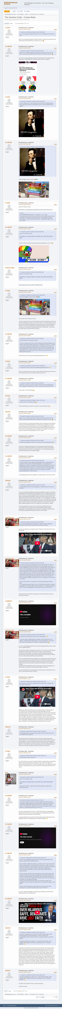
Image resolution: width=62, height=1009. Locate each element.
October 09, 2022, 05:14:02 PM (25, 929)
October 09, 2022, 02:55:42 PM (25, 560)
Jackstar (7, 970)
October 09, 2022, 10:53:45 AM (25, 362)
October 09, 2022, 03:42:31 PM (25, 774)
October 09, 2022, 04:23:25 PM (25, 797)
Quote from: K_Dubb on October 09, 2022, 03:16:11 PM (32, 800)
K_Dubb (7, 27)
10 (25, 23)
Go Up (6, 991)
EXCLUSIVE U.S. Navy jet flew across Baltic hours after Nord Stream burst (36, 209)
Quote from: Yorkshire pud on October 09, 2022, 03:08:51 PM (33, 755)
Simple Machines (13, 1005)
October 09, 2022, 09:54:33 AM (25, 144)
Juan (6, 772)
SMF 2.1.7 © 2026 (6, 1005)
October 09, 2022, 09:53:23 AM (25, 98)
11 (26, 23)
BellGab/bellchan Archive (10, 3)
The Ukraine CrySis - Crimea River (26, 27)
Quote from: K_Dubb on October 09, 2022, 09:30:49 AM (32, 522)
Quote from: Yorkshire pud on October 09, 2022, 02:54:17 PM (33, 681)
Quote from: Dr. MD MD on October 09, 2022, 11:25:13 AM (33, 400)
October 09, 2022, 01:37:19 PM (25, 457)
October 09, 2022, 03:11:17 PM (25, 678)
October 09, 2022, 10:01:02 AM (25, 228)
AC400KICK (8, 601)
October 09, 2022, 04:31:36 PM (25, 825)
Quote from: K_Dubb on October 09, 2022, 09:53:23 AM (32, 147)
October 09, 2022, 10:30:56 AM (25, 335)
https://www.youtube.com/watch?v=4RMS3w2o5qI (30, 285)
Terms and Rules (51, 1005)
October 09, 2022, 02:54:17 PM (25, 519)
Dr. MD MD (8, 46)
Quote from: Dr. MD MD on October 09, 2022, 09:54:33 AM (33, 295)
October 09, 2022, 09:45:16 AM (25, 29)
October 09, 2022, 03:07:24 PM (25, 602)
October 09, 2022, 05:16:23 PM (25, 972)
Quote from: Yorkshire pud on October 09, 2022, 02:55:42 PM (33, 731)
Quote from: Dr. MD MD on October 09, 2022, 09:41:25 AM (33, 32)
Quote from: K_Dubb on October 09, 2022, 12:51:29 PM (32, 440)
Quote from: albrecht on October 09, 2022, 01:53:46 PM (32, 563)
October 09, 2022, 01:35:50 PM (25, 437)
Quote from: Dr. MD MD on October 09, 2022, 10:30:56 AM (33, 365)
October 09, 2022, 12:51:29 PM (25, 397)
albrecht (7, 412)
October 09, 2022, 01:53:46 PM (25, 482)
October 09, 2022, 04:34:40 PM (25, 854)
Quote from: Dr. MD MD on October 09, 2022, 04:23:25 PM (33, 932)
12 (28, 23)
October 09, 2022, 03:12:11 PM (25, 728)
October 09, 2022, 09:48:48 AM (25, 47)
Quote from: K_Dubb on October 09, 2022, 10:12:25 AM (32, 338)
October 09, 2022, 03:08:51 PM (25, 631)
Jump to (37, 997)
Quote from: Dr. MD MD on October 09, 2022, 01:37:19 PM (33, 485)
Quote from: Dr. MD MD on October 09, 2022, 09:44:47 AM (33, 101)
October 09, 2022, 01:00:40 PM (25, 413)
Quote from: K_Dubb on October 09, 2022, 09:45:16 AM (32, 51)
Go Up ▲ (57, 1005)
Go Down (7, 23)
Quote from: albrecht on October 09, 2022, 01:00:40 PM (32, 460)
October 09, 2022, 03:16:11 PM (25, 752)
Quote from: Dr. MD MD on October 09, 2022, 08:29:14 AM (33, 634)
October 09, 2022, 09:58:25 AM (25, 204)
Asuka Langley (9, 267)
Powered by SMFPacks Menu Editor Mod (31, 1007)
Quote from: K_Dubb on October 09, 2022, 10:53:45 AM (32, 383)
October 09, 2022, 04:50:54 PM (25, 900)
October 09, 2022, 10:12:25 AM (25, 292)
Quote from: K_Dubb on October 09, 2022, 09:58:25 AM (32, 231)
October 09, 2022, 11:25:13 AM (25, 380)
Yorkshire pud (9, 517)
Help (46, 1005)
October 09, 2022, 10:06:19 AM (25, 269)
